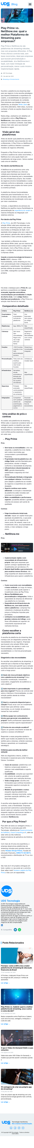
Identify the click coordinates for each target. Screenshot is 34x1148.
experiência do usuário (23, 210)
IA (25, 832)
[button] (30, 4)
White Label (23, 104)
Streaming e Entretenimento (11, 79)
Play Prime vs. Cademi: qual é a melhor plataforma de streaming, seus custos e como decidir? (16, 1009)
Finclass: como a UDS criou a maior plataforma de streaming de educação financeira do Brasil (16, 968)
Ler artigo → (5, 983)
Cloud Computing (16, 832)
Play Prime (6, 223)
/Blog (14, 4)
